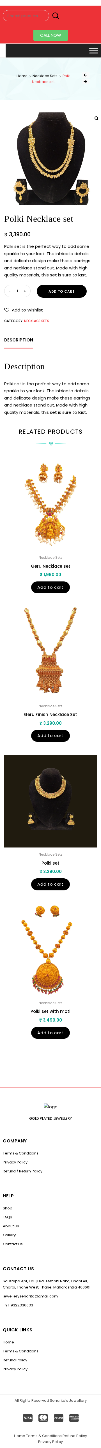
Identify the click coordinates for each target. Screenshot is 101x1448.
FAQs (7, 1217)
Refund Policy (15, 1360)
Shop (7, 1208)
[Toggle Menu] (93, 50)
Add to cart (62, 291)
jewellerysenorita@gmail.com (30, 1296)
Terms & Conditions (20, 1153)
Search (54, 16)
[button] (50, 35)
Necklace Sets (45, 75)
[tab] (18, 340)
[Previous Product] (85, 75)
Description (18, 340)
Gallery (9, 1235)
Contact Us (13, 1244)
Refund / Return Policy (22, 1171)
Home (22, 75)
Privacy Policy (15, 1162)
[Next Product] (85, 81)
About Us (11, 1226)
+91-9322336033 (18, 1305)
